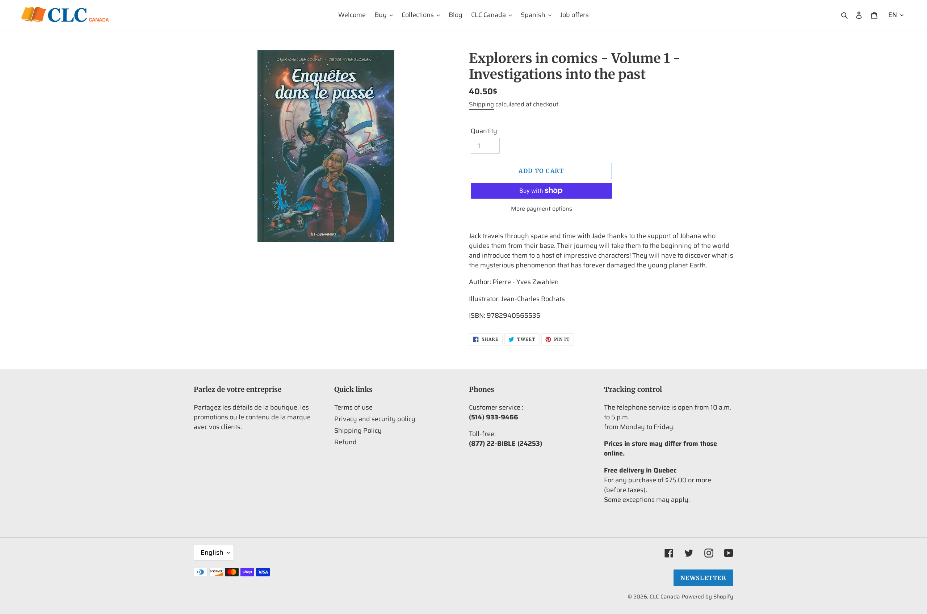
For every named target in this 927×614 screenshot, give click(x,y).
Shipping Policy (358, 430)
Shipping (481, 104)
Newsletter (703, 577)
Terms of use (353, 407)
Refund (345, 442)
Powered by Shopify (707, 596)
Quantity (484, 131)
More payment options (541, 208)
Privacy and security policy (374, 419)
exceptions (638, 500)
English (212, 552)
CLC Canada (665, 596)
